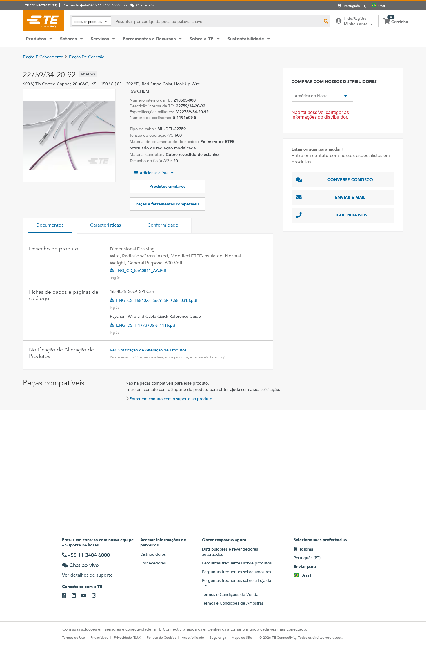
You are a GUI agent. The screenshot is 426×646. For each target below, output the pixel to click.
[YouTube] (86, 595)
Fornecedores (153, 563)
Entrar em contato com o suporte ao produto (170, 398)
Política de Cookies (161, 637)
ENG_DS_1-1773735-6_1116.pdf (146, 325)
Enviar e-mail (350, 197)
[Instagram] (96, 595)
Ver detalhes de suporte (87, 575)
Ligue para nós (350, 215)
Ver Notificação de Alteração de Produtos (148, 350)
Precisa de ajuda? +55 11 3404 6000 (91, 5)
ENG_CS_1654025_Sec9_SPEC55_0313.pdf (157, 300)
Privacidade (99, 637)
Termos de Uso (73, 637)
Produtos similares (167, 186)
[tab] (50, 226)
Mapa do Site (242, 637)
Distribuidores (153, 554)
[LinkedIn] (76, 595)
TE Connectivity (43, 20)
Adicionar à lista (154, 172)
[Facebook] (67, 595)
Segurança (218, 637)
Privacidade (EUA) (127, 637)
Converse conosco (350, 179)
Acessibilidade (193, 637)
